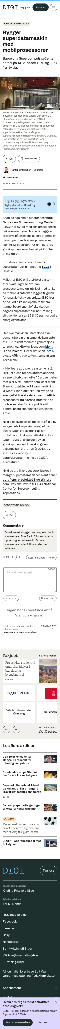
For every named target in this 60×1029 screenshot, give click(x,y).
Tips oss (48, 870)
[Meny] (53, 7)
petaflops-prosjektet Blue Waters (27, 479)
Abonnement (12, 988)
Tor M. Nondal (12, 904)
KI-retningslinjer (13, 962)
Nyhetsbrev (10, 941)
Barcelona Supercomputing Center (28, 222)
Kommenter (31, 158)
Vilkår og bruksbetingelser (20, 955)
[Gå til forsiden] (10, 7)
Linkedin (8, 928)
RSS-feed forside (14, 914)
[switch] (51, 204)
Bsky (6, 935)
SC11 (46, 266)
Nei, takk (42, 1022)
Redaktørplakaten (43, 975)
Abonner (40, 7)
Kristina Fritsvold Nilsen (19, 890)
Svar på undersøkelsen (18, 1022)
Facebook (10, 921)
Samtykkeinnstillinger (17, 948)
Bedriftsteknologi (16, 23)
